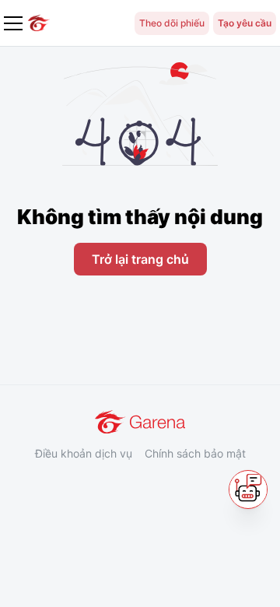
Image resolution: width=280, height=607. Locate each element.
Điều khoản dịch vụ (83, 453)
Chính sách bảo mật (195, 453)
